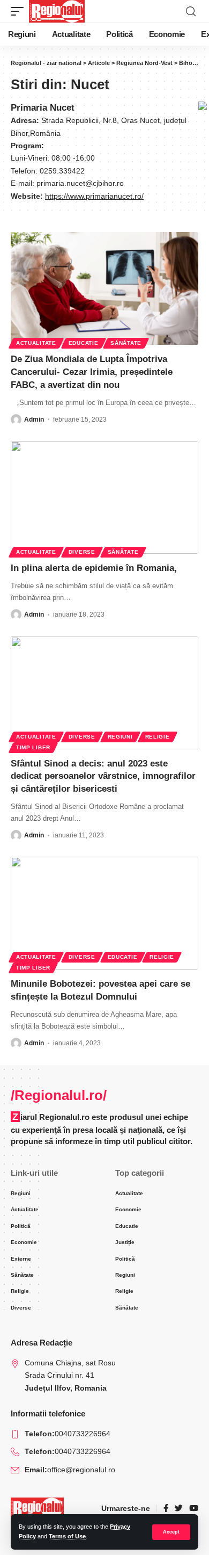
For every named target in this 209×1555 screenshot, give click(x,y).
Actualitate (36, 343)
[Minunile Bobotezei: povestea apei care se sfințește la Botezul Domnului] (104, 913)
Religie (157, 737)
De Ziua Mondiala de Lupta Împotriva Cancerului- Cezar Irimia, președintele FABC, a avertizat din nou (92, 372)
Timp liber (33, 747)
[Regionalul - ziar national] (57, 11)
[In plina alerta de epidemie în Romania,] (104, 497)
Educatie (84, 343)
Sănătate (125, 343)
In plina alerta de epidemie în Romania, (94, 568)
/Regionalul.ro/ (59, 1095)
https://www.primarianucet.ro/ (94, 196)
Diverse (82, 552)
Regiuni (120, 737)
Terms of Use (67, 1536)
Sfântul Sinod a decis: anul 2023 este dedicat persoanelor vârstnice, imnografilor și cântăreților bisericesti (103, 776)
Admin (34, 419)
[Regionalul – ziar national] (37, 1508)
